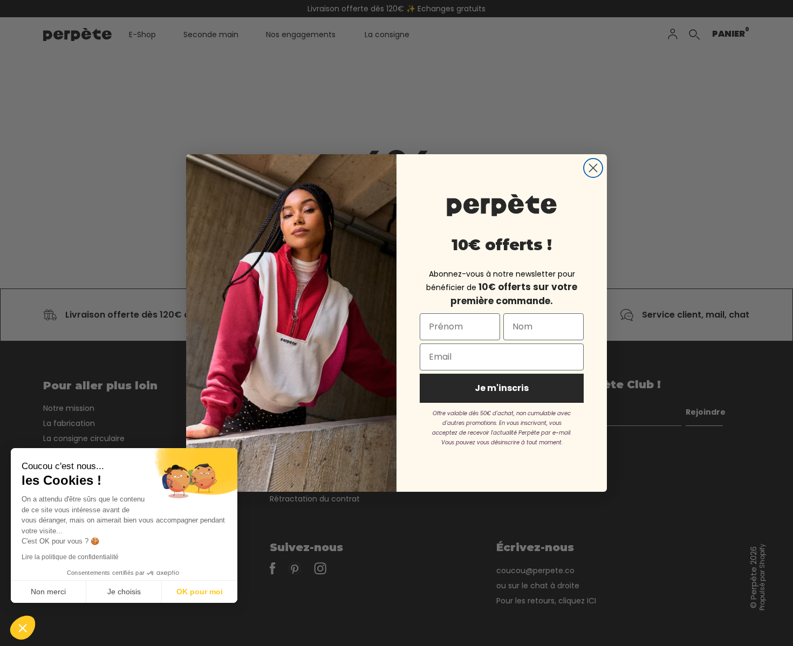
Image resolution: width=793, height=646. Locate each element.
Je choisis (124, 591)
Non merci (48, 591)
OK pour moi (199, 591)
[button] (23, 628)
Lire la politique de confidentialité (70, 557)
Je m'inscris (502, 388)
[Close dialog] (593, 168)
